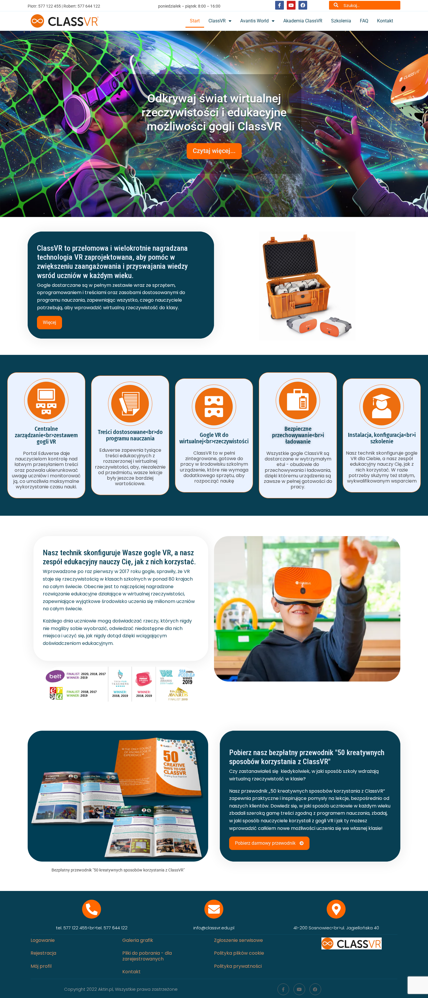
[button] (7, 124)
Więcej (49, 322)
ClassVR (217, 21)
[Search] (336, 5)
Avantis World (254, 21)
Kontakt (385, 21)
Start (195, 21)
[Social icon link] (279, 5)
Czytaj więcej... (214, 155)
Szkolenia (341, 21)
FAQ (364, 21)
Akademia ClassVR (302, 21)
